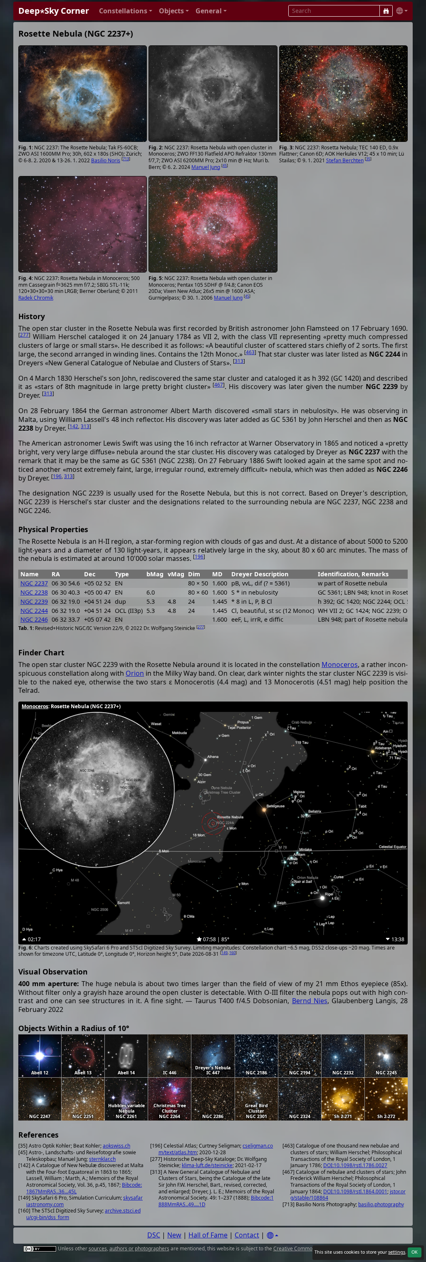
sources (98, 1248)
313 (239, 360)
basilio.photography (381, 1204)
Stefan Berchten (345, 160)
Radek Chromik (35, 297)
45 (225, 165)
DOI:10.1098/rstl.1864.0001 (355, 1191)
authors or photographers (139, 1248)
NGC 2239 (34, 601)
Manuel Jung (205, 167)
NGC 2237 (34, 583)
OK (414, 1252)
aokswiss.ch (116, 1145)
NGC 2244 (34, 611)
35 (368, 158)
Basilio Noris (105, 160)
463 (250, 352)
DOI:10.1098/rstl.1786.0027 (355, 1165)
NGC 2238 (34, 592)
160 (232, 952)
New (174, 1235)
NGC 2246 (34, 619)
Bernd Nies (309, 1000)
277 (24, 334)
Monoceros (340, 664)
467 (218, 384)
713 (126, 158)
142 (73, 426)
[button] (126, 11)
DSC (153, 1235)
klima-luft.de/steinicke (207, 1165)
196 (57, 476)
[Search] (386, 11)
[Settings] (272, 1235)
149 (224, 952)
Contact (247, 1235)
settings (396, 1252)
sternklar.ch (102, 1159)
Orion (135, 673)
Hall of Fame (208, 1235)
